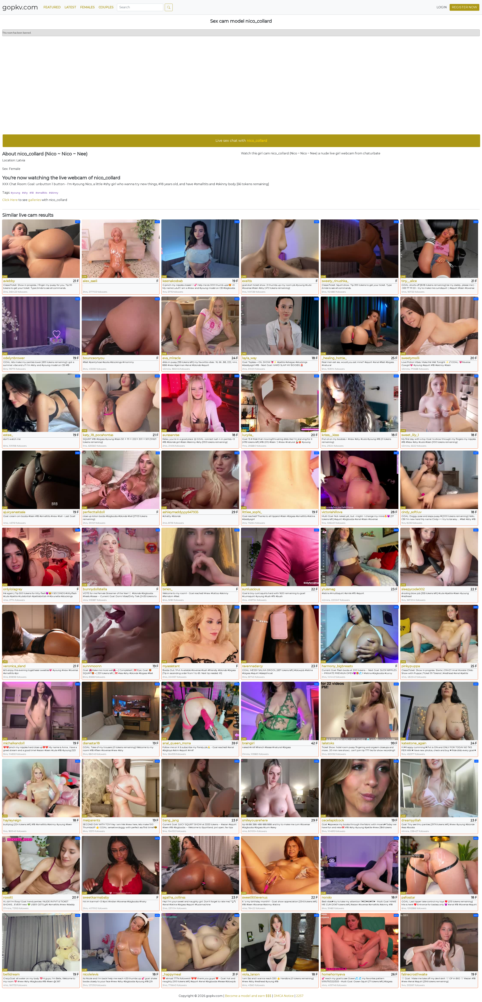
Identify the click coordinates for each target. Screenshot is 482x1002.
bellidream (11, 974)
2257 (300, 996)
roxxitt (8, 897)
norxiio (327, 897)
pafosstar (408, 897)
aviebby (9, 281)
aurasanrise (170, 435)
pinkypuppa (410, 666)
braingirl (248, 743)
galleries (34, 200)
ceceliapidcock (333, 820)
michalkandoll (14, 743)
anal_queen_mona (176, 743)
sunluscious (251, 589)
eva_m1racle (171, 358)
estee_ (8, 435)
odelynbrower (14, 358)
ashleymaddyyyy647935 (180, 512)
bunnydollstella (95, 589)
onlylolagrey (12, 589)
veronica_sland (14, 666)
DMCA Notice (284, 996)
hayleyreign (12, 820)
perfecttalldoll (94, 512)
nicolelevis (90, 974)
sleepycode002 (413, 589)
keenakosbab (172, 281)
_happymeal (171, 974)
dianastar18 (91, 743)
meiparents (91, 820)
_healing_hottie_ (334, 358)
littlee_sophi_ (252, 512)
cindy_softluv (411, 512)
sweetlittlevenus (254, 897)
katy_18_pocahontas (98, 435)
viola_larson (251, 974)
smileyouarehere (255, 820)
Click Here (10, 200)
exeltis (247, 281)
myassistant (171, 666)
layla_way (249, 358)
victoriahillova (332, 512)
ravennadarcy (252, 666)
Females (87, 7)
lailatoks (328, 743)
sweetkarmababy (96, 897)
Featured (52, 7)
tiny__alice (409, 281)
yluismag (328, 589)
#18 (32, 192)
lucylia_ (247, 435)
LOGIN (442, 7)
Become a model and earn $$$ (248, 996)
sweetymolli (410, 358)
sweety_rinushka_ (335, 281)
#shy (25, 192)
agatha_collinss (173, 897)
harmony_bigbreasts (337, 666)
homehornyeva (333, 974)
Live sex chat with (241, 141)
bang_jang (170, 820)
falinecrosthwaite (414, 974)
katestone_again (413, 743)
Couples (106, 7)
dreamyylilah (411, 820)
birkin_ (167, 589)
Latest (70, 7)
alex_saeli (90, 281)
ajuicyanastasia (14, 512)
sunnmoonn (92, 666)
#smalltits (41, 192)
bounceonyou (93, 358)
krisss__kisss (330, 435)
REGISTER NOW (464, 7)
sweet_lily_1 (410, 435)
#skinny (53, 192)
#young (15, 192)
